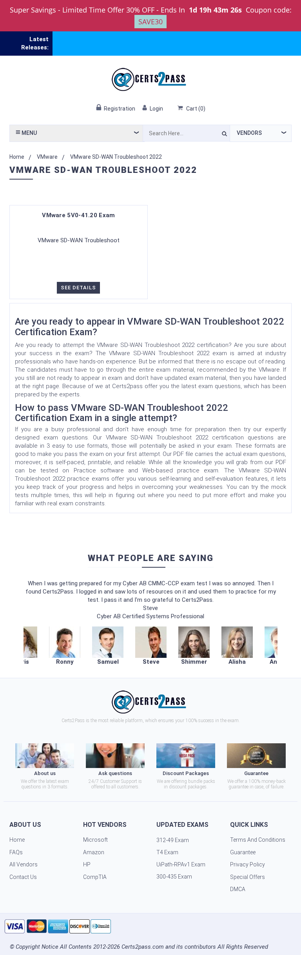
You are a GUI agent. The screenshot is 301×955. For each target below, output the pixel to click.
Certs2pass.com (142, 946)
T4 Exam (167, 852)
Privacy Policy (247, 864)
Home (16, 157)
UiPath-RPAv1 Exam (180, 864)
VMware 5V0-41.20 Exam (78, 215)
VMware (47, 157)
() (195, 108)
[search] (224, 135)
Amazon (93, 852)
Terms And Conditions (257, 840)
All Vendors (23, 864)
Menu (28, 133)
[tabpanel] (150, 646)
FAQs (16, 852)
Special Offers (247, 877)
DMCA (237, 889)
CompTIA (95, 877)
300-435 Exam (174, 876)
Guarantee (243, 852)
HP (87, 864)
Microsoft (95, 840)
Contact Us (23, 877)
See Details (78, 287)
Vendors (249, 133)
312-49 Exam (172, 840)
